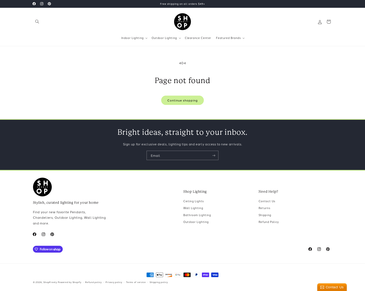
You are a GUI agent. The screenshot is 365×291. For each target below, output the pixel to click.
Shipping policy (159, 282)
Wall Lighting (193, 208)
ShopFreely (50, 282)
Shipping (265, 215)
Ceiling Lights (193, 201)
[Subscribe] (213, 155)
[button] (37, 21)
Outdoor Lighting (196, 222)
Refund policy (93, 282)
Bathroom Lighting (197, 215)
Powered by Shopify (69, 282)
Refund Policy (269, 222)
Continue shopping (182, 100)
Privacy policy (114, 282)
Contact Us (267, 201)
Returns (264, 208)
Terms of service (136, 282)
